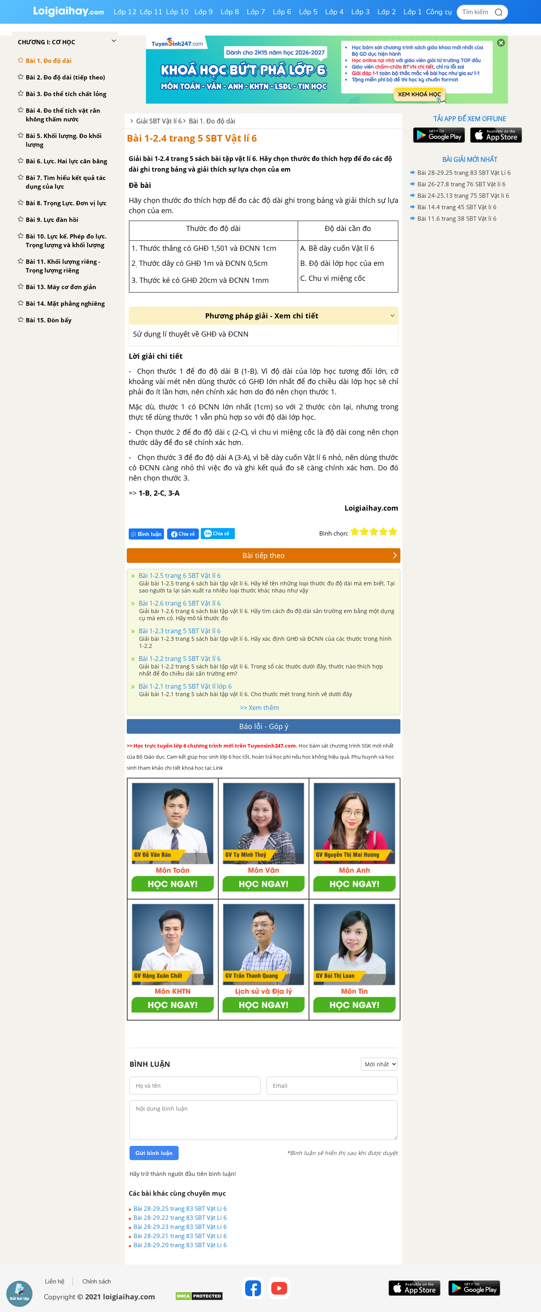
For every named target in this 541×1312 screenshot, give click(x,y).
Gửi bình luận (154, 1153)
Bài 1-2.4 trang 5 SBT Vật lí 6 (192, 137)
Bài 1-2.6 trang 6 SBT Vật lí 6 (179, 603)
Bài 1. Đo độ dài (212, 121)
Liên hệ (55, 1281)
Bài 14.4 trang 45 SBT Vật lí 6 (457, 207)
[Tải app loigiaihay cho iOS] (495, 135)
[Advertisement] (469, 350)
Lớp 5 (308, 12)
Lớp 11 (151, 12)
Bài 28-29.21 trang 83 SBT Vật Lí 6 (180, 1236)
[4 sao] (383, 531)
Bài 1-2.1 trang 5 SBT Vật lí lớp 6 (184, 686)
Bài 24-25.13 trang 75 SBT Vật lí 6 (463, 195)
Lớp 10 (177, 12)
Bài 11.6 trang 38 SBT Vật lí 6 (457, 218)
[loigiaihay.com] (68, 15)
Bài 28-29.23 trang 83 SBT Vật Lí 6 (180, 1227)
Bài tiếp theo (263, 555)
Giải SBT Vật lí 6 (159, 121)
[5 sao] (393, 531)
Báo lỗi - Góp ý (263, 726)
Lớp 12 (125, 12)
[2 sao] (364, 531)
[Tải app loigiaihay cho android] (438, 135)
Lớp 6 (282, 12)
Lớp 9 (203, 12)
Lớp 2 (386, 12)
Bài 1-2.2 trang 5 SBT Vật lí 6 (179, 658)
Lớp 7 (256, 12)
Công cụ (439, 12)
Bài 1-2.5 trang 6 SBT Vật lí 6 (179, 575)
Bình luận (150, 534)
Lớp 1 (413, 12)
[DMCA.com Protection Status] (199, 1299)
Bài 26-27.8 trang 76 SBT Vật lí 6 (461, 184)
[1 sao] (355, 531)
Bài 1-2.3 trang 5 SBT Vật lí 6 (179, 631)
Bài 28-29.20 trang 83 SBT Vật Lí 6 (180, 1245)
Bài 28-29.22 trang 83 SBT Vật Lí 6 (180, 1217)
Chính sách (96, 1281)
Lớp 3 (360, 12)
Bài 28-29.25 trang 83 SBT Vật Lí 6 (180, 1208)
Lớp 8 (230, 12)
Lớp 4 (334, 12)
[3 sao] (374, 531)
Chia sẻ (186, 533)
